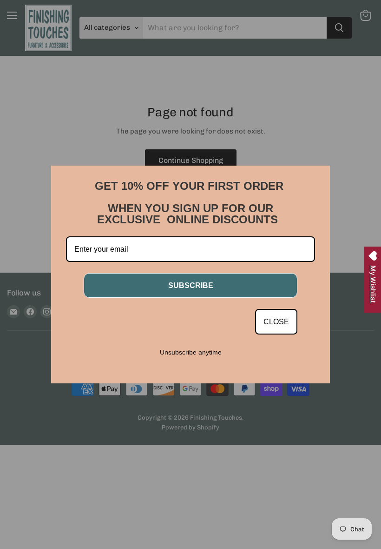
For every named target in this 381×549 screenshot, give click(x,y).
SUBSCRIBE (190, 285)
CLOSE (276, 322)
